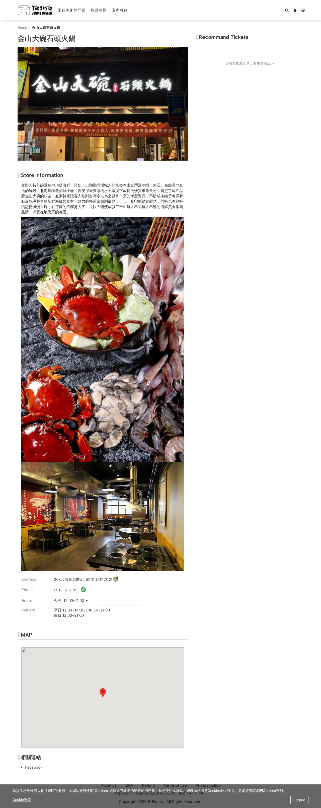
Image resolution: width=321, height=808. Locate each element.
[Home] (35, 10)
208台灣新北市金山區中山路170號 (83, 579)
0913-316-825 (66, 590)
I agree (299, 800)
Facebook (33, 767)
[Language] (303, 10)
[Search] (287, 10)
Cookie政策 (22, 799)
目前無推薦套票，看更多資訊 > (249, 63)
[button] (295, 10)
